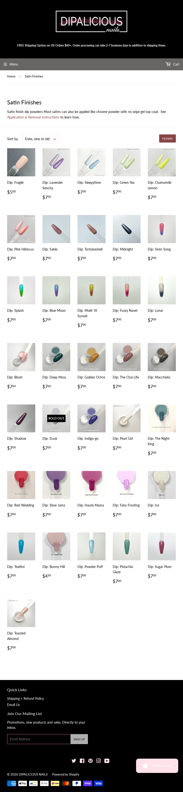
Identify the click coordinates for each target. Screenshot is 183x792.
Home (11, 76)
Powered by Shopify (65, 774)
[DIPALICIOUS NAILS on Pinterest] (90, 761)
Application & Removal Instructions (33, 117)
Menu (14, 64)
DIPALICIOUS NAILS (33, 774)
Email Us (13, 705)
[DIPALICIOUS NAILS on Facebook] (82, 761)
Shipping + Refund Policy (25, 698)
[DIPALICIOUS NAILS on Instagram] (98, 761)
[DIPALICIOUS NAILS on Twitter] (73, 761)
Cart (175, 64)
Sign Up (79, 739)
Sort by (12, 139)
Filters (167, 138)
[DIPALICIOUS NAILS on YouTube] (106, 761)
